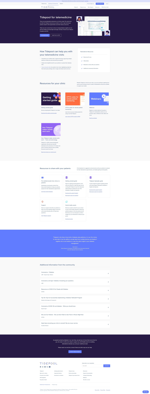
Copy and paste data (46, 67)
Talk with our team (105, 7)
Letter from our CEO (56, 35)
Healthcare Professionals (45, 384)
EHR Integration (43, 377)
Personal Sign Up (90, 3)
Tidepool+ (42, 371)
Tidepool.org (54, 384)
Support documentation (87, 373)
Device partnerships (72, 373)
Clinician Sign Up (100, 3)
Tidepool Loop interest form (74, 375)
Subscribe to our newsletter (88, 363)
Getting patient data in (58, 371)
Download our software (58, 375)
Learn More (86, 1)
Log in (107, 3)
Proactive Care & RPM (44, 375)
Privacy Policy (102, 390)
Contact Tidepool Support (75, 351)
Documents (108, 390)
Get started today (44, 35)
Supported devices (58, 373)
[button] (76, 7)
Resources (85, 371)
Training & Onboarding (87, 375)
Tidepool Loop (71, 371)
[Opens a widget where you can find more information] (145, 391)
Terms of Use (97, 390)
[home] (48, 7)
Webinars (85, 377)
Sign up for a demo (43, 373)
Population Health (43, 379)
